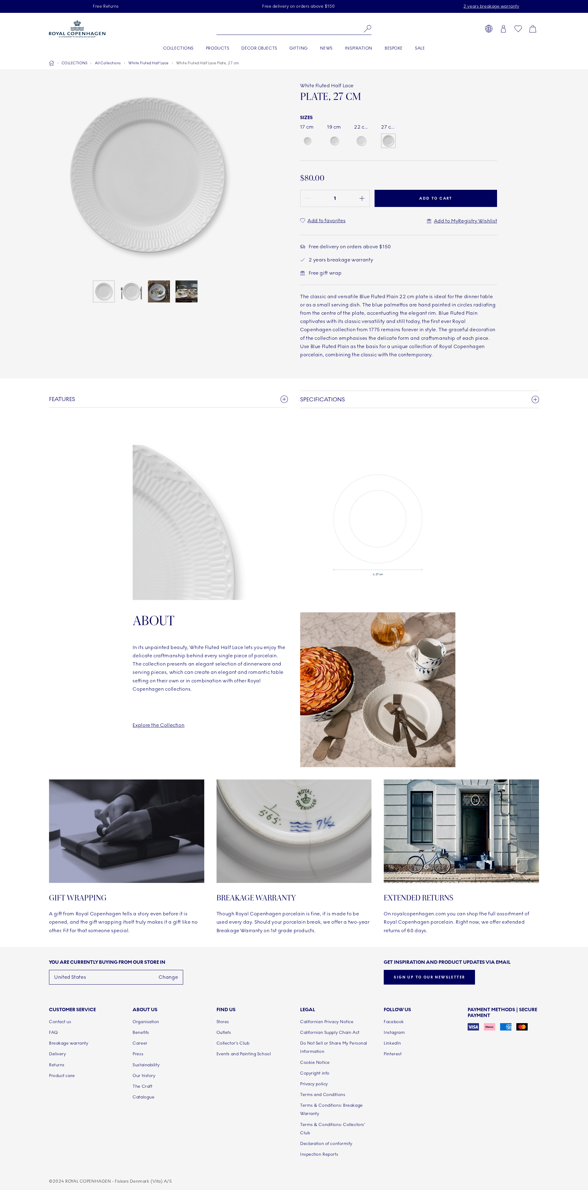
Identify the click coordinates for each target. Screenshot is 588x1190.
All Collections (108, 63)
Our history (144, 1075)
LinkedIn (392, 1043)
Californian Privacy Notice (327, 1021)
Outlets (224, 1032)
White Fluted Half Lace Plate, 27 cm (207, 63)
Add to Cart (435, 198)
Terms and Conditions (322, 1094)
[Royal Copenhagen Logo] (77, 28)
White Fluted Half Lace (148, 63)
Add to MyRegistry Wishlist (465, 221)
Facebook (394, 1021)
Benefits (141, 1032)
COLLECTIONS (178, 48)
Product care (62, 1075)
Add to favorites (326, 220)
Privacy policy (314, 1084)
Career (140, 1043)
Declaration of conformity (326, 1143)
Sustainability (146, 1065)
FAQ (53, 1032)
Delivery (57, 1054)
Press (138, 1054)
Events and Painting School (244, 1054)
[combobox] (294, 29)
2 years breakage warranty (491, 6)
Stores (223, 1021)
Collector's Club (233, 1043)
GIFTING (298, 48)
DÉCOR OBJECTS (259, 48)
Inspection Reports (319, 1154)
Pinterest (392, 1054)
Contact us (60, 1021)
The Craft (142, 1086)
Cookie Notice (315, 1062)
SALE (420, 48)
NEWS (326, 48)
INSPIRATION (358, 48)
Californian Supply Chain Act (330, 1032)
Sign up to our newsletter (429, 977)
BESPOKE (394, 48)
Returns (57, 1065)
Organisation (146, 1021)
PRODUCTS (217, 48)
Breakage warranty (69, 1043)
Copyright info (315, 1073)
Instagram (394, 1032)
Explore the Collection (158, 725)
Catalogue (143, 1097)
